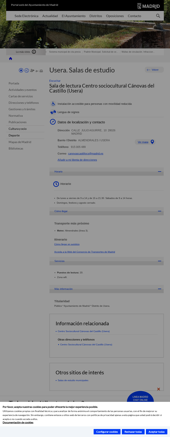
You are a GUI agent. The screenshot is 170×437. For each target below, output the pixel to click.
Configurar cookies (107, 431)
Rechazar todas (133, 431)
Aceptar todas (157, 431)
